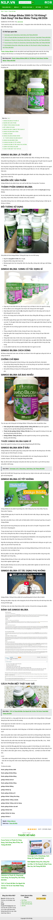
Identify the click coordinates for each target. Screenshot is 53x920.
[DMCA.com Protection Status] (41, 898)
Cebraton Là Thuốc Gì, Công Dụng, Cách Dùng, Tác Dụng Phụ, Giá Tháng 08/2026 (27, 40)
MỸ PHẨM (38, 7)
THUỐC (46, 7)
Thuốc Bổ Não (13, 823)
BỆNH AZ (16, 7)
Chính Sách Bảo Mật (26, 904)
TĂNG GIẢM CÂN (6, 7)
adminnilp (20, 21)
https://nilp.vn (11, 821)
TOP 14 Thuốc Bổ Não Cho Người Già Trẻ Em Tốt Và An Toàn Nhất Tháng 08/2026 (27, 37)
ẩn (8, 118)
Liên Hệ (23, 905)
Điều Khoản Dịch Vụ (26, 902)
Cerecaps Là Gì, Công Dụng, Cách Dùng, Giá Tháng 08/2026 (21, 35)
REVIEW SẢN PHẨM (27, 7)
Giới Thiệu (24, 900)
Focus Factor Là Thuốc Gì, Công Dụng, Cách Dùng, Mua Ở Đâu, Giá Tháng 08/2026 (27, 42)
